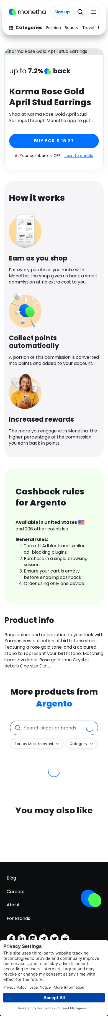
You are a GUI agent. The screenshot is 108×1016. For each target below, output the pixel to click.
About (13, 905)
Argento (54, 704)
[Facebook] (11, 938)
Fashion (53, 27)
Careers (15, 891)
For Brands (18, 918)
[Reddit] (65, 938)
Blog (11, 878)
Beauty (71, 27)
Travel (88, 27)
